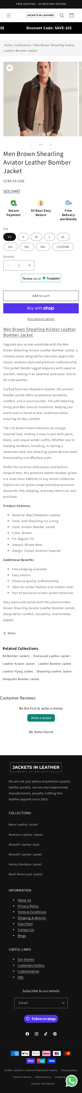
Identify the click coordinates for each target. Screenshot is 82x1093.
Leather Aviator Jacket (19, 664)
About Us (24, 900)
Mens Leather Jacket (23, 824)
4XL (43, 247)
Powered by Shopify (46, 1070)
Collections (23, 45)
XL (63, 237)
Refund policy (43, 1076)
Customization (28, 971)
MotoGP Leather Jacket (25, 854)
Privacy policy (69, 1070)
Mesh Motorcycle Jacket (25, 874)
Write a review (41, 717)
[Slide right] (51, 144)
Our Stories (26, 959)
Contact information (43, 1083)
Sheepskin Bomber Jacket (21, 679)
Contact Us (26, 930)
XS (9, 237)
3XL (27, 247)
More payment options (41, 318)
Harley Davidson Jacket (25, 864)
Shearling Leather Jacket (55, 671)
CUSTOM (63, 247)
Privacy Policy (28, 906)
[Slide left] (31, 144)
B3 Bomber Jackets (17, 656)
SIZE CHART (11, 191)
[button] (9, 15)
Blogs (22, 935)
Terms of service (22, 1076)
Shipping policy (64, 1076)
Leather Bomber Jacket (55, 664)
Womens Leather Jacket (26, 835)
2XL (10, 247)
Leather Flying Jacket (18, 671)
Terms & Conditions (32, 912)
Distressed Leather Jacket (52, 656)
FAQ (20, 977)
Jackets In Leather (23, 1070)
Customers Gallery (31, 965)
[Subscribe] (63, 1003)
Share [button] (12, 633)
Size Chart (25, 924)
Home (8, 45)
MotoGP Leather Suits (24, 844)
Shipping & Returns (32, 918)
